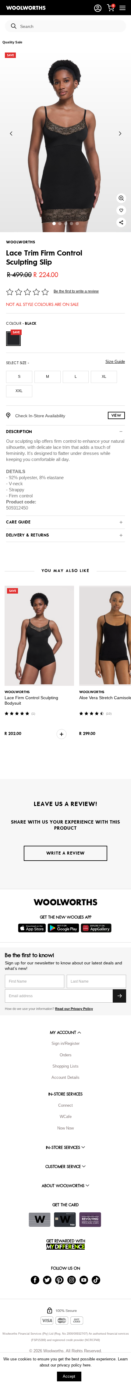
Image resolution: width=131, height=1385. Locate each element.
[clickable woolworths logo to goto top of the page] (65, 902)
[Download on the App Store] (33, 928)
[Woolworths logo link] (26, 8)
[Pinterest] (59, 1280)
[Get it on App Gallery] (97, 928)
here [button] (86, 1365)
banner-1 (60, 223)
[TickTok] (96, 1280)
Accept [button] (69, 1376)
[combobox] (70, 26)
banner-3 (71, 223)
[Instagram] (71, 1280)
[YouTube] (84, 1280)
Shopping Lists (65, 1066)
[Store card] (39, 1219)
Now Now (65, 1128)
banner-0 (54, 223)
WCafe (66, 1116)
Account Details (65, 1077)
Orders (66, 1055)
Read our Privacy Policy (74, 1009)
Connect (65, 1105)
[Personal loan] (90, 1219)
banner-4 (77, 223)
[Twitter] (47, 1280)
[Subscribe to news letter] (119, 996)
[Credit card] (65, 1219)
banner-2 (65, 223)
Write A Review (65, 853)
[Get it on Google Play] (64, 928)
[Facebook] (35, 1280)
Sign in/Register (65, 1043)
